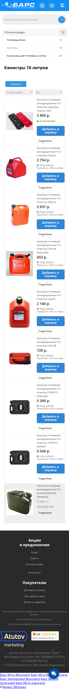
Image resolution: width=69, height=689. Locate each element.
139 (60, 47)
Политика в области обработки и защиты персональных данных (34, 613)
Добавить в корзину (50, 131)
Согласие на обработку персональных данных (34, 624)
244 (60, 55)
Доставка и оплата (34, 590)
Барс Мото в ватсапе (30, 683)
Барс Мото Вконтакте (15, 675)
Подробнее (45, 140)
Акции (34, 552)
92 (61, 40)
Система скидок (35, 564)
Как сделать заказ (34, 596)
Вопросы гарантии (34, 602)
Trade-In (34, 558)
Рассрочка (34, 572)
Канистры (12, 47)
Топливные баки (16, 40)
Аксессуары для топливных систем (26, 55)
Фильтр (16, 84)
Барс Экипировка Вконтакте (20, 679)
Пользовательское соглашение (34, 619)
